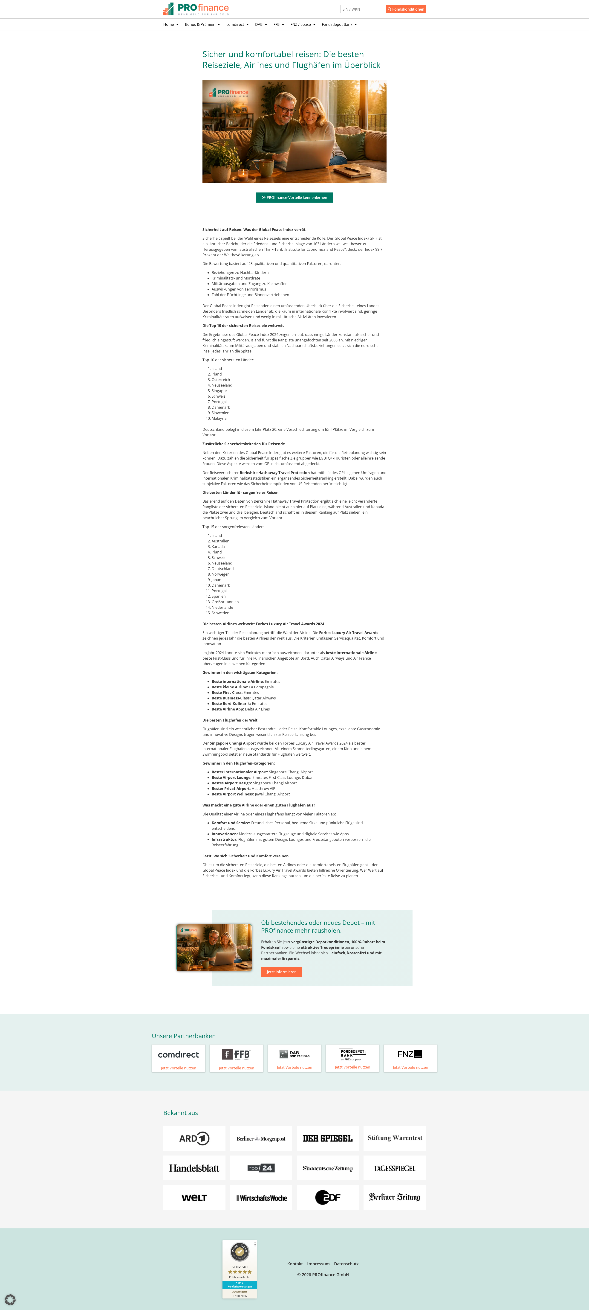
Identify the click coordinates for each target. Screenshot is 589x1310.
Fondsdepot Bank (337, 24)
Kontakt (295, 1263)
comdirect (235, 24)
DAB (259, 24)
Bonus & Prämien (200, 24)
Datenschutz (346, 1263)
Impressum (318, 1263)
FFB (277, 24)
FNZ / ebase (301, 24)
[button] (10, 1300)
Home (168, 24)
